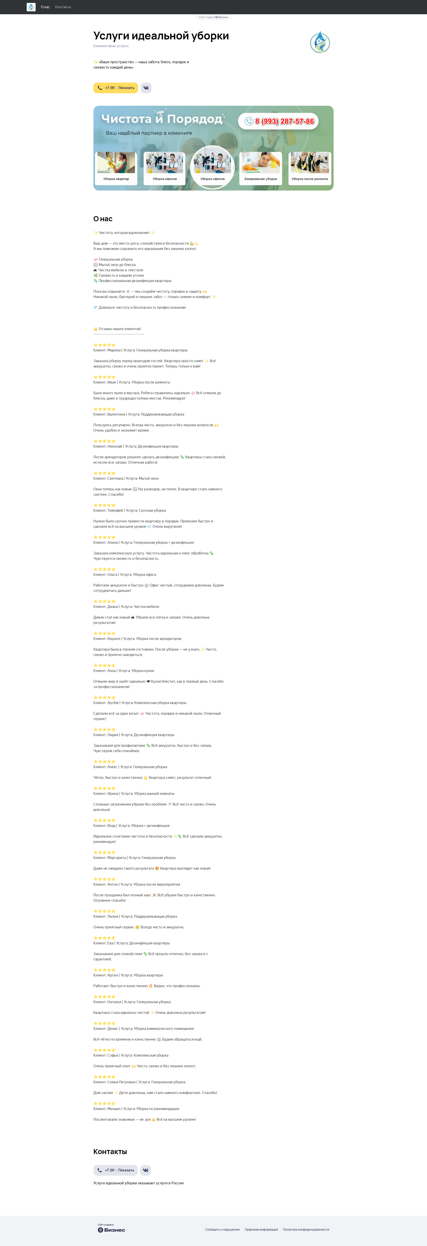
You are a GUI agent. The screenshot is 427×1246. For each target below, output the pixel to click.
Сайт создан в (207, 17)
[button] (115, 88)
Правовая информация (261, 1229)
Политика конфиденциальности (306, 1229)
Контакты (63, 7)
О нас (45, 7)
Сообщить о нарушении (222, 1229)
